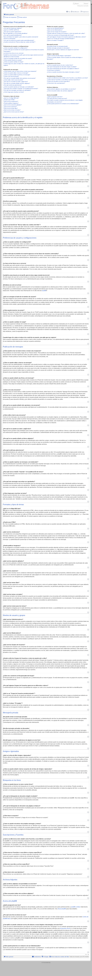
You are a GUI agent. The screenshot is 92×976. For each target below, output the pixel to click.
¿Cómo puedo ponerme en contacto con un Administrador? (63, 103)
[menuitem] (68, 11)
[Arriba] (88, 132)
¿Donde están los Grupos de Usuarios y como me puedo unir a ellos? (66, 33)
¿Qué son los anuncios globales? (12, 105)
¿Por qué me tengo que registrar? (12, 28)
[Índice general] (26, 9)
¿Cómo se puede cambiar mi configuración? (15, 48)
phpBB (44, 290)
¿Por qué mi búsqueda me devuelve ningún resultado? (62, 66)
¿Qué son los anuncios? (10, 106)
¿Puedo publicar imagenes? (11, 103)
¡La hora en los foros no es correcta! (13, 53)
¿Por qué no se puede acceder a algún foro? (15, 81)
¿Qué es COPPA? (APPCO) (11, 30)
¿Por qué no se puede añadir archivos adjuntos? (16, 83)
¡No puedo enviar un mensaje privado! (57, 46)
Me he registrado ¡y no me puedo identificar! (15, 33)
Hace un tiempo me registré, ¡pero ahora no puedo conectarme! (20, 37)
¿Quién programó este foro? (54, 96)
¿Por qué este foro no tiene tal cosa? (57, 98)
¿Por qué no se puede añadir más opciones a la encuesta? (19, 78)
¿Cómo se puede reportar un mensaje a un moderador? (18, 87)
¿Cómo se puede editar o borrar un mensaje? (15, 73)
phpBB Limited (75, 907)
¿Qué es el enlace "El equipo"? (55, 40)
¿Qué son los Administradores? (55, 28)
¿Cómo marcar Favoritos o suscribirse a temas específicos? (63, 79)
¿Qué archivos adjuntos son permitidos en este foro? (61, 89)
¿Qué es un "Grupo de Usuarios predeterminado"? (61, 38)
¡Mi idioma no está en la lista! (11, 56)
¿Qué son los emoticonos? (10, 101)
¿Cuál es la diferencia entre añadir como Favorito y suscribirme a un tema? (67, 78)
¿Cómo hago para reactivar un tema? (13, 92)
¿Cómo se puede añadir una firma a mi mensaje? (16, 74)
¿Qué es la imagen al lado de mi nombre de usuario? (17, 58)
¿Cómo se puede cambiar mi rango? (13, 61)
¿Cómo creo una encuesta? (11, 76)
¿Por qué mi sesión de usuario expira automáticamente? (18, 40)
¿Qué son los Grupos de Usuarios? (56, 31)
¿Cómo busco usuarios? (53, 70)
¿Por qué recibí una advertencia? (12, 85)
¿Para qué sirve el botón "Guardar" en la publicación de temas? (20, 88)
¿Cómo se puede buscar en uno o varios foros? (60, 65)
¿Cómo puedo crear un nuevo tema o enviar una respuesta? (19, 71)
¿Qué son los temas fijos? (10, 108)
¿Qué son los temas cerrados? (12, 110)
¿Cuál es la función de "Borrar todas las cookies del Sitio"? (19, 42)
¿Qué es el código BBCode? (11, 98)
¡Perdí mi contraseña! (9, 38)
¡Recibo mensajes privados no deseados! (58, 48)
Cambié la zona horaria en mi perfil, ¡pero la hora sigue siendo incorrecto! (23, 55)
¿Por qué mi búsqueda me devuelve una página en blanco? (63, 68)
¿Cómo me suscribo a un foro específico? (58, 81)
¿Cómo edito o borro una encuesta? (13, 80)
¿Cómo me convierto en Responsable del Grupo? (60, 35)
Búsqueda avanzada (83, 5)
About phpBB (62, 909)
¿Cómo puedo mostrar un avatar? (12, 60)
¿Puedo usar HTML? (9, 99)
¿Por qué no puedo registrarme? (12, 31)
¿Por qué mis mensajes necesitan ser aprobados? (17, 90)
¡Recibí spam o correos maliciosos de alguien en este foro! (63, 49)
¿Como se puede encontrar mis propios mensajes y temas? (63, 72)
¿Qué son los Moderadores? (55, 30)
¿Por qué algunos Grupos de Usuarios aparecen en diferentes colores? (66, 37)
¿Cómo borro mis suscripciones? (56, 83)
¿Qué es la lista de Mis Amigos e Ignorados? (59, 55)
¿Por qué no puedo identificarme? (12, 35)
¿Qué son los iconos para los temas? (13, 111)
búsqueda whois (65, 928)
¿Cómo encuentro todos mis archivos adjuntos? (60, 90)
